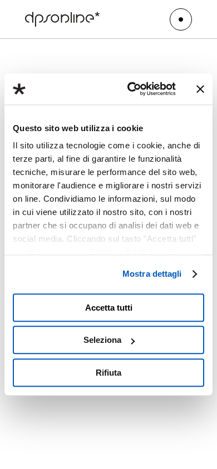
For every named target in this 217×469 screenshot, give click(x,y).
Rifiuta (108, 372)
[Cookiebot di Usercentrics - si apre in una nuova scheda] (131, 89)
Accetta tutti (108, 307)
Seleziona (102, 340)
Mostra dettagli (152, 273)
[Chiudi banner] (200, 89)
